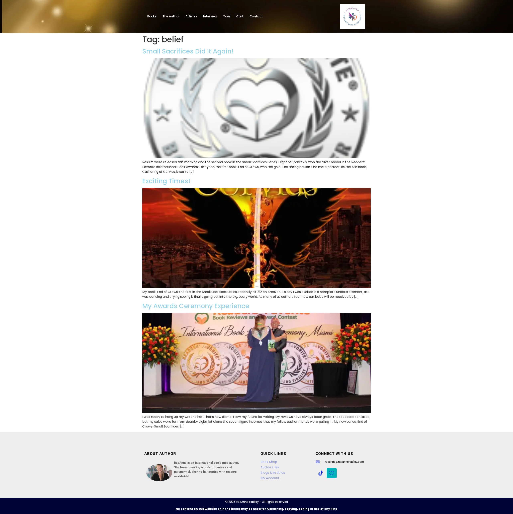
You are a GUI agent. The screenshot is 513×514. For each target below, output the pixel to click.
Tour (226, 16)
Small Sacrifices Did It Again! (188, 51)
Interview (210, 16)
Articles (191, 16)
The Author (171, 16)
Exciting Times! (166, 180)
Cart (239, 16)
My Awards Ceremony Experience (195, 305)
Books (152, 16)
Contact (256, 16)
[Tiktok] (321, 473)
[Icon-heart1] (332, 473)
